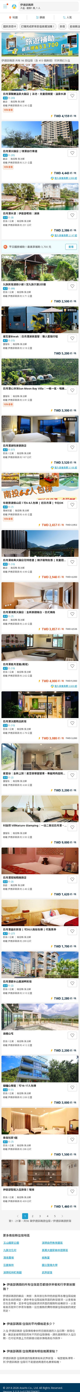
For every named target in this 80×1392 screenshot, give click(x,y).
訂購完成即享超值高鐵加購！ (38, 26)
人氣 (69, 17)
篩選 (42, 17)
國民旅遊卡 (9, 26)
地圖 (15, 17)
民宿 (62, 26)
